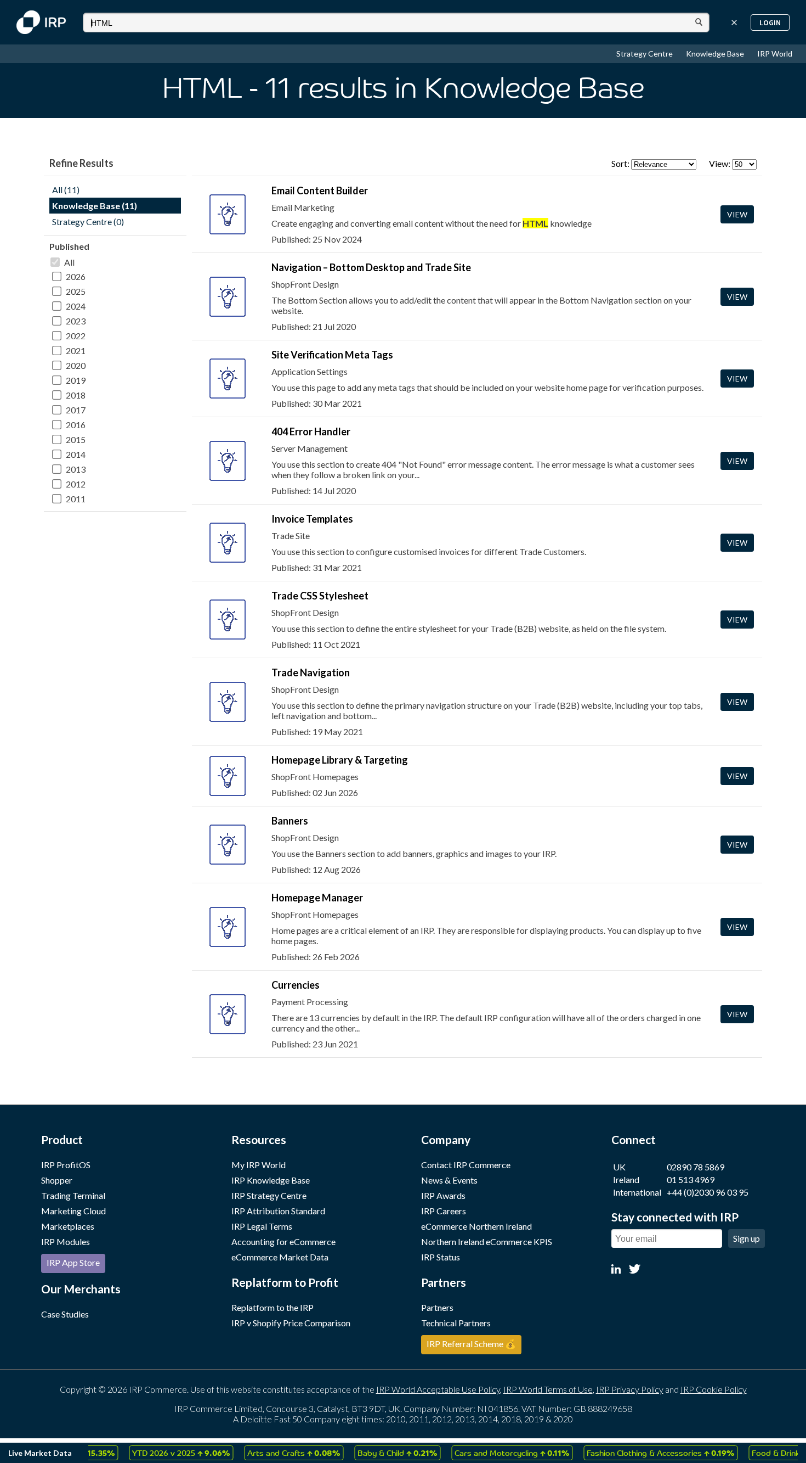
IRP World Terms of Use (548, 1389)
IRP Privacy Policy (629, 1389)
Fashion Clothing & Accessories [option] (643, 1453)
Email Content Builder (319, 190)
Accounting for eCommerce (283, 1241)
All (69, 262)
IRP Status (440, 1257)
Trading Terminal (73, 1195)
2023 (76, 321)
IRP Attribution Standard (278, 1211)
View (737, 214)
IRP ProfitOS (65, 1164)
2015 (76, 439)
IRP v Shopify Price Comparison (290, 1323)
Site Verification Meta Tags (332, 355)
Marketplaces (67, 1226)
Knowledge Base (716, 53)
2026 (76, 276)
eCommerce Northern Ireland (476, 1226)
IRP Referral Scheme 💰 (471, 1343)
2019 (76, 380)
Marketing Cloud (73, 1211)
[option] (163, 1452)
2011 (76, 499)
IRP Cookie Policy (713, 1389)
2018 (76, 395)
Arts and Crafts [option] (276, 1453)
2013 (76, 469)
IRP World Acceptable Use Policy (438, 1389)
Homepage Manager (317, 898)
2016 (76, 424)
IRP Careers (443, 1211)
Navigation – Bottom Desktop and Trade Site (371, 267)
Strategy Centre (645, 53)
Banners (289, 821)
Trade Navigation (310, 672)
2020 (76, 365)
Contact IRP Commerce (465, 1164)
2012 (76, 484)
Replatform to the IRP (272, 1307)
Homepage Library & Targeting (339, 760)
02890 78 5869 (695, 1167)
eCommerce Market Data (279, 1257)
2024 (76, 306)
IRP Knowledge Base (270, 1180)
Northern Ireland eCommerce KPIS (486, 1241)
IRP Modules (65, 1241)
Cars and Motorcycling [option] (494, 1453)
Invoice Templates (312, 519)
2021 (76, 350)
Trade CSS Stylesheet (319, 596)
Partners (437, 1307)
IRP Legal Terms (261, 1226)
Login (770, 22)
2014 (76, 454)
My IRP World (258, 1164)
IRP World (774, 53)
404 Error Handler (310, 431)
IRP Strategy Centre (268, 1195)
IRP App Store (73, 1262)
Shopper (56, 1180)
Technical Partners (456, 1323)
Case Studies (65, 1314)
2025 (76, 291)
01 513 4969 (690, 1179)
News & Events (449, 1180)
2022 (76, 335)
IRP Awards (443, 1195)
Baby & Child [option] (379, 1453)
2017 (76, 410)
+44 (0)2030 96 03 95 (707, 1192)
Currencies (295, 985)
